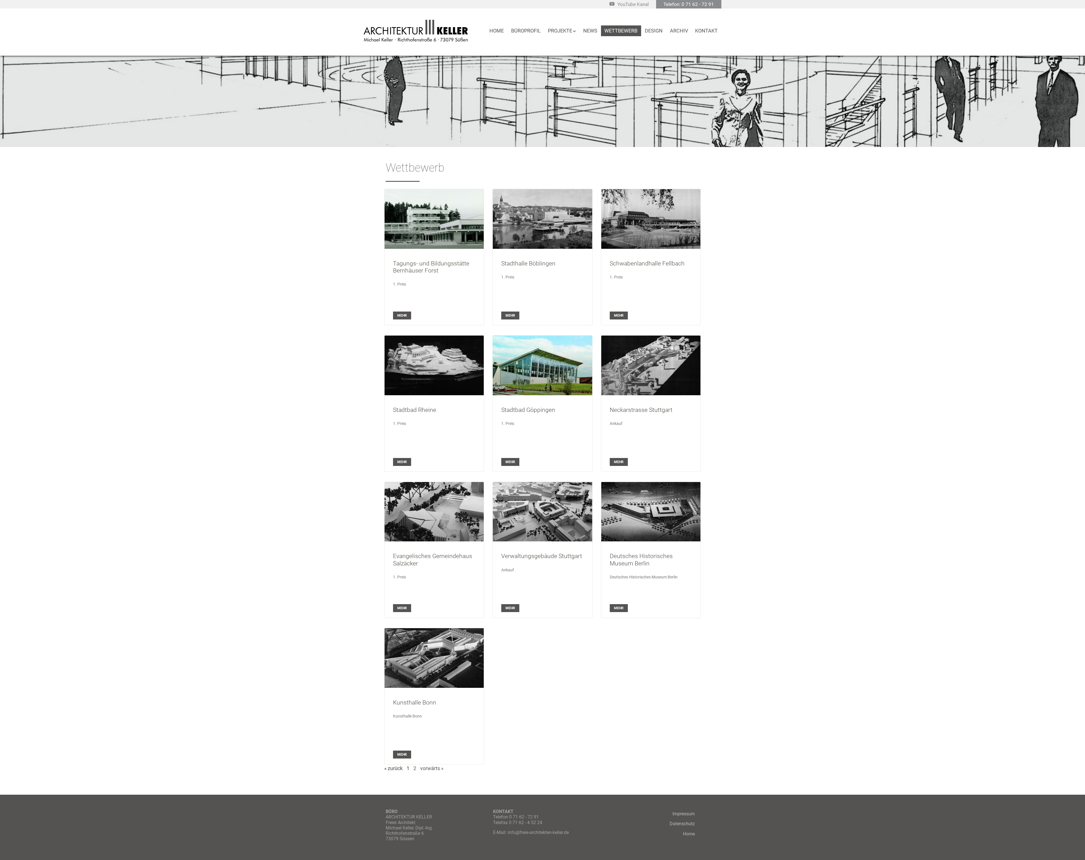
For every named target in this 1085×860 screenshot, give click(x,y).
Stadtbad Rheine (414, 410)
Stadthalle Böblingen (528, 263)
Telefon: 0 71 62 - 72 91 (688, 4)
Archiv (679, 31)
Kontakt (706, 31)
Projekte (560, 31)
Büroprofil (526, 31)
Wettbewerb (620, 31)
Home (496, 31)
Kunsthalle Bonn (414, 702)
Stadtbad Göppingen (528, 410)
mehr (402, 315)
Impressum (683, 813)
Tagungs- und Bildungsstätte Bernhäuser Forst (431, 267)
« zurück (393, 768)
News (590, 31)
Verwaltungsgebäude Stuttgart (541, 556)
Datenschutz (682, 823)
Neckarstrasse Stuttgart (641, 410)
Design (654, 31)
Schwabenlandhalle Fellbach (647, 263)
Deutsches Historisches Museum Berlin (641, 560)
